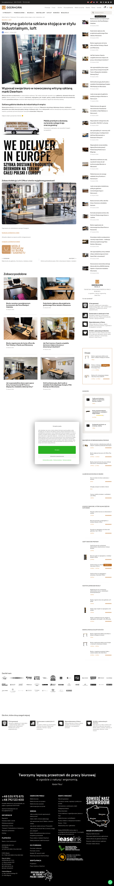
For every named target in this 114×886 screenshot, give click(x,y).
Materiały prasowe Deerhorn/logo (39, 855)
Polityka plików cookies (48, 459)
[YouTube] (106, 2)
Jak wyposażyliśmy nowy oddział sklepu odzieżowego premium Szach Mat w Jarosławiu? (100, 254)
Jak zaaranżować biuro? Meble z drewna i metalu (41, 822)
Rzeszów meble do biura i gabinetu (96, 841)
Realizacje (65, 12)
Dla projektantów (68, 7)
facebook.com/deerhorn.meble (10, 232)
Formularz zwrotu (35, 851)
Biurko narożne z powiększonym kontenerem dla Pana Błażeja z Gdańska (18, 305)
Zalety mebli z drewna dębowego (39, 819)
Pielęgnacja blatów (63, 808)
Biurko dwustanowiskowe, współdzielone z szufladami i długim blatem (99, 412)
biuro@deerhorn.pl (7, 2)
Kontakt (99, 7)
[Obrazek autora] (3, 32)
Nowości (56, 12)
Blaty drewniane (62, 811)
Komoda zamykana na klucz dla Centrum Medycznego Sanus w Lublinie (99, 215)
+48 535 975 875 (13, 796)
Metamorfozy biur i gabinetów (66, 825)
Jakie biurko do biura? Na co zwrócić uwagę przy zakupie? (42, 829)
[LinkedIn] (111, 2)
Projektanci (33, 863)
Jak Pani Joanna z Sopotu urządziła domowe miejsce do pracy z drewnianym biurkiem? (56, 345)
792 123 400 (26, 2)
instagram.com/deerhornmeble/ (11, 241)
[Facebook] (101, 2)
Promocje (47, 7)
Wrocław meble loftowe (93, 843)
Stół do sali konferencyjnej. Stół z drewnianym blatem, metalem (58, 260)
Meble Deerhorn (6, 17)
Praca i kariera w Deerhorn (37, 866)
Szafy (10, 19)
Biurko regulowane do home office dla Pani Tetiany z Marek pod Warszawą (20, 344)
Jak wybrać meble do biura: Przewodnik (41, 826)
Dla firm (60, 7)
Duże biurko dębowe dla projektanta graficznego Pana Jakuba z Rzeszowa (57, 304)
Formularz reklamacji (36, 848)
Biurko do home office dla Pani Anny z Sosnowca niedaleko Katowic (99, 203)
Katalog (4, 833)
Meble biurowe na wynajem (37, 801)
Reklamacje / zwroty (7, 825)
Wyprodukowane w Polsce (97, 322)
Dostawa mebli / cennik (8, 820)
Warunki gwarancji (63, 799)
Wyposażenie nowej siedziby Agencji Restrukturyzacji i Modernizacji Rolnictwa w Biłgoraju (98, 148)
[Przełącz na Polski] (88, 2)
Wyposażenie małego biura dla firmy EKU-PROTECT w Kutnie (99, 122)
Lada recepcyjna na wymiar (37, 806)
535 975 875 (17, 2)
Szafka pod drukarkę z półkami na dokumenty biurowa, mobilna (98, 400)
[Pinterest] (108, 2)
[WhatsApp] (110, 882)
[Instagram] (103, 2)
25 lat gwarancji (93, 303)
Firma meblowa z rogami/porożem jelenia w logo (70, 814)
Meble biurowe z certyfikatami (66, 818)
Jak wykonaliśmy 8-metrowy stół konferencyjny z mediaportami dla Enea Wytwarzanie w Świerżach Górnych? (100, 134)
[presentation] (20, 288)
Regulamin (5, 818)
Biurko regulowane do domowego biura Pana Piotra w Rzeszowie (99, 227)
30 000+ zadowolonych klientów (99, 331)
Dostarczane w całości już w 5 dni (99, 313)
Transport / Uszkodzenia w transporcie (13, 828)
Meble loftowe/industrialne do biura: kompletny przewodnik (40, 834)
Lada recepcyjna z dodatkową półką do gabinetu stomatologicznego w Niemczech (99, 189)
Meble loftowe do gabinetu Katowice (96, 838)
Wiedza (88, 7)
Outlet (49, 12)
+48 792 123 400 (13, 799)
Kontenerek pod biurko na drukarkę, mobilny (99, 425)
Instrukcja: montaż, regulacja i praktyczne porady (70, 802)
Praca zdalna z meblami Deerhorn (39, 838)
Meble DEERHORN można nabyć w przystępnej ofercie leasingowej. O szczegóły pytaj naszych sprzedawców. (71, 832)
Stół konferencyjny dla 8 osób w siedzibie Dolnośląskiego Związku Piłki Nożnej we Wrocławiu (57, 385)
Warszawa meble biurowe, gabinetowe (97, 836)
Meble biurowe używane (37, 804)
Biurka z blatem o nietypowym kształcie (69, 820)
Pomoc (93, 7)
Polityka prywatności (57, 459)
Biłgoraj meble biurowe (92, 834)
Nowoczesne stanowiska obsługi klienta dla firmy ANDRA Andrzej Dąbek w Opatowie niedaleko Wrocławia (100, 267)
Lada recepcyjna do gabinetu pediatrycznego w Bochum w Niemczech (99, 96)
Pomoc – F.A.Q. (62, 823)
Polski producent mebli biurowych (39, 840)
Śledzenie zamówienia (8, 830)
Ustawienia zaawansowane (57, 456)
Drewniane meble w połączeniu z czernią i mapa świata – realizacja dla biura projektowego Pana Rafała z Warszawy (100, 240)
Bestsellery (40, 12)
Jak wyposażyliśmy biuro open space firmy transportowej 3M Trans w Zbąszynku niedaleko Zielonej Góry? (20, 385)
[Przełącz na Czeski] (96, 2)
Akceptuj (57, 450)
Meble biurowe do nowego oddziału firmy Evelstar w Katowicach (98, 176)
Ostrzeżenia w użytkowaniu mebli (67, 806)
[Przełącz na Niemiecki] (90, 2)
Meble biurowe (34, 799)
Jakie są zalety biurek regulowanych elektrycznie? (40, 815)
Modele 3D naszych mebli (37, 853)
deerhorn (6, 32)
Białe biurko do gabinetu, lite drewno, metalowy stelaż (17, 260)
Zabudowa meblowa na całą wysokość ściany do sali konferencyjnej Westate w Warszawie (98, 163)
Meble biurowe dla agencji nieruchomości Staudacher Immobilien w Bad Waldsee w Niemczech (99, 109)
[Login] (107, 7)
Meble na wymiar (79, 7)
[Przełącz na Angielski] (93, 2)
